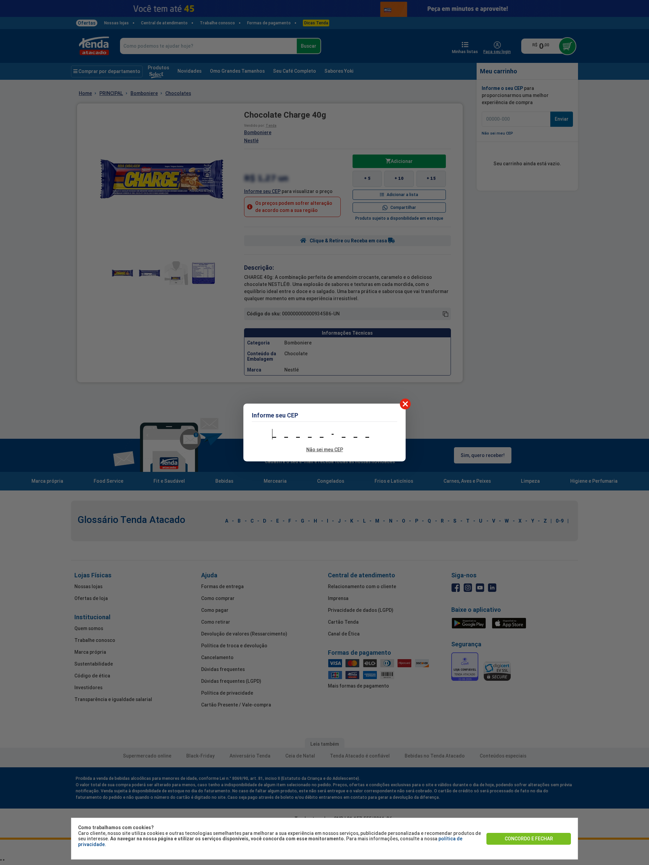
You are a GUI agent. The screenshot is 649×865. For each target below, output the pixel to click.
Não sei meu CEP (324, 450)
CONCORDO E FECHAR (529, 839)
